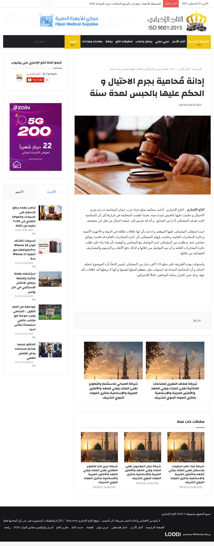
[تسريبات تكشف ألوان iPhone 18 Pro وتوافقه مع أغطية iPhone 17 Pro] (50, 246)
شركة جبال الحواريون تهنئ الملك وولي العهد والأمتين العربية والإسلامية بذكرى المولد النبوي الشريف (143, 472)
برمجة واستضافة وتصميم (196, 534)
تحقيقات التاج (124, 41)
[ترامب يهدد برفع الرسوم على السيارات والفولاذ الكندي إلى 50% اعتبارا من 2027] (50, 213)
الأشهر (19, 191)
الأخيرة (51, 191)
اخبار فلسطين (119, 527)
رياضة (109, 41)
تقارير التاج (62, 527)
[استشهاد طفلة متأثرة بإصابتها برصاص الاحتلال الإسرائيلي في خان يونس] (50, 279)
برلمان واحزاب (143, 41)
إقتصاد (89, 527)
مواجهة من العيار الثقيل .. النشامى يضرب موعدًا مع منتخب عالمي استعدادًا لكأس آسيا (24, 318)
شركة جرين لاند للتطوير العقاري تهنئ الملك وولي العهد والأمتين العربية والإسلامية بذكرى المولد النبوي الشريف (100, 474)
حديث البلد (77, 527)
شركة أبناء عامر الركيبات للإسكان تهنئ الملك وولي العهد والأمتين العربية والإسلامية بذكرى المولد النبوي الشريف (186, 474)
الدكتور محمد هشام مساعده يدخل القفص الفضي (25, 351)
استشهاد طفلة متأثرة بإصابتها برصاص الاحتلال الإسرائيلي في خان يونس (23, 282)
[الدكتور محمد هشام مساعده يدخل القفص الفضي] (50, 349)
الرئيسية (197, 68)
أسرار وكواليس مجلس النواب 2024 (34, 527)
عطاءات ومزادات (92, 41)
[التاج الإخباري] (178, 21)
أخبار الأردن (178, 41)
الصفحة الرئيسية (198, 41)
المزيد (73, 41)
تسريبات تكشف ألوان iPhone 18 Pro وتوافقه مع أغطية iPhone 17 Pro (24, 249)
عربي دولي (162, 41)
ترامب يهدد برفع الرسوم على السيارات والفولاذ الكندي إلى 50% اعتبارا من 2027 (24, 216)
